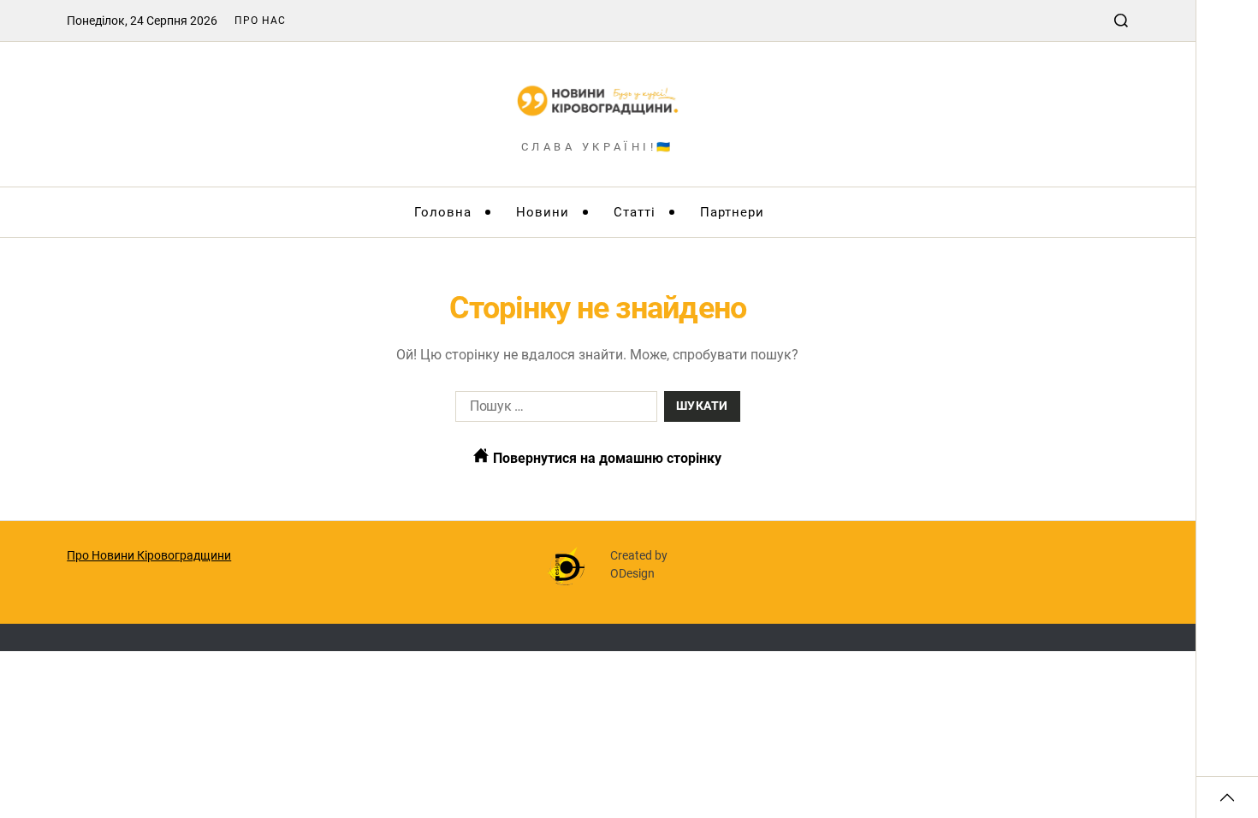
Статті (635, 212)
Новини (542, 212)
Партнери (732, 212)
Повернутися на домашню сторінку (605, 458)
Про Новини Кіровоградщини (149, 555)
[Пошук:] (552, 410)
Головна (443, 212)
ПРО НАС (260, 21)
